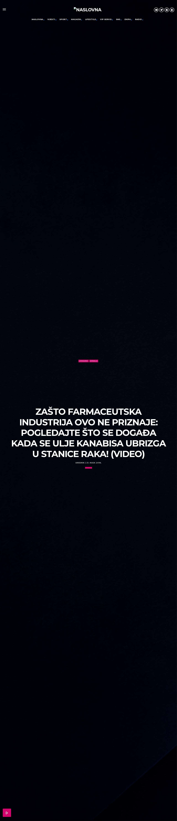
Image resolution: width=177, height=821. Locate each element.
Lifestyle (90, 19)
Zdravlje (93, 361)
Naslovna (37, 19)
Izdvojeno (83, 361)
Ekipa (128, 19)
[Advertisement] (88, 383)
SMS (118, 19)
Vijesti (51, 19)
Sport (63, 19)
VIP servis (106, 19)
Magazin (76, 19)
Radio (138, 19)
